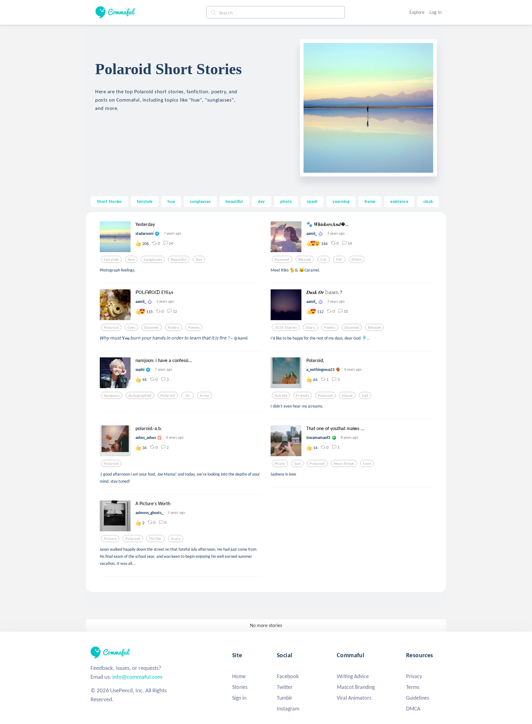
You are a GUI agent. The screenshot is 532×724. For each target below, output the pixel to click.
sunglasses (200, 201)
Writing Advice (353, 676)
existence (399, 201)
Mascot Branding (356, 687)
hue (171, 201)
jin (187, 395)
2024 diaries (286, 327)
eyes (131, 327)
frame (370, 201)
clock (428, 201)
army (204, 395)
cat (323, 259)
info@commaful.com (137, 676)
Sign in (239, 697)
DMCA (413, 708)
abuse (347, 395)
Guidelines (417, 697)
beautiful (234, 201)
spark (312, 201)
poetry (173, 327)
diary (310, 327)
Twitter (284, 687)
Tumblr (284, 697)
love (367, 463)
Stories (240, 687)
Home (239, 676)
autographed (139, 395)
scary (175, 539)
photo (286, 201)
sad (365, 395)
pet (339, 259)
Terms (412, 687)
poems (194, 327)
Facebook (288, 676)
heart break (344, 463)
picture (110, 539)
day (261, 201)
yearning (340, 201)
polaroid (111, 327)
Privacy (414, 676)
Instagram (288, 708)
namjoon (111, 395)
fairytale (145, 201)
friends (302, 395)
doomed (282, 259)
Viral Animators (354, 697)
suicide (281, 395)
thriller (155, 539)
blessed (304, 259)
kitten (357, 259)
